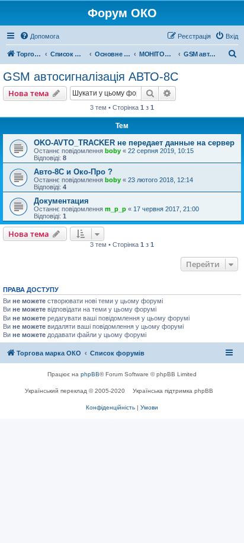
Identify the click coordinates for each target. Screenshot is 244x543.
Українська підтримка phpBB (173, 391)
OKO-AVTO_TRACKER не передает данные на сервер (134, 142)
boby (113, 150)
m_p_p (115, 208)
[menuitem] (39, 36)
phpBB (90, 374)
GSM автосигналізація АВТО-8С (90, 76)
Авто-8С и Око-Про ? (73, 171)
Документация (61, 200)
